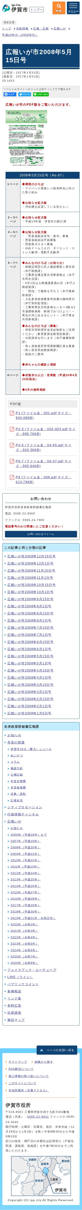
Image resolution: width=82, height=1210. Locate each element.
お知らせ (14, 735)
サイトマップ (18, 1061)
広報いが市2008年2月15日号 (30, 699)
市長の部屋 (16, 742)
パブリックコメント (23, 984)
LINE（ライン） (20, 977)
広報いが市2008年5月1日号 (29, 663)
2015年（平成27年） (26, 892)
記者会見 (17, 800)
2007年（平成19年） (26, 841)
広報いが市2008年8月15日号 (30, 613)
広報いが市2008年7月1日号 (29, 635)
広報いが (60, 28)
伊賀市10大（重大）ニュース (31, 749)
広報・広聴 (41, 28)
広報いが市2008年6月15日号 (30, 642)
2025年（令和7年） (25, 956)
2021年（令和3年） (25, 930)
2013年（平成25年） (26, 879)
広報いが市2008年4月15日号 (30, 670)
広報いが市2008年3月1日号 (29, 692)
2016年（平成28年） (26, 898)
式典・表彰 (18, 793)
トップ (6, 28)
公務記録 (17, 774)
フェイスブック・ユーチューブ (31, 970)
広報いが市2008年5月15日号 (30, 656)
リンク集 (14, 998)
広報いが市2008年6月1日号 (29, 649)
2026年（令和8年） (25, 963)
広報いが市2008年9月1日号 (29, 606)
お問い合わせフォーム (41, 534)
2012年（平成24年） (26, 873)
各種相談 (14, 991)
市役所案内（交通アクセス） (29, 1090)
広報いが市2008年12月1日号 (30, 563)
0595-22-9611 (38, 1116)
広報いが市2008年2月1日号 (29, 706)
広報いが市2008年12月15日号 (31, 556)
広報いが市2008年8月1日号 (29, 620)
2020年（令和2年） (25, 924)
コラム (15, 761)
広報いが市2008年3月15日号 (30, 684)
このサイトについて (22, 1083)
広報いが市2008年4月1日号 (29, 677)
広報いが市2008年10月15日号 (31, 585)
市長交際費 (18, 781)
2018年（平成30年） (26, 911)
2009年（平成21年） (26, 854)
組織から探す (44, 1061)
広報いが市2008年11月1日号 (30, 577)
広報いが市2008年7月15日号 (30, 627)
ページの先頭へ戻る (60, 1050)
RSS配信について (21, 1068)
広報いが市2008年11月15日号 (31, 570)
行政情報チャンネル (23, 814)
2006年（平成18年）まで (29, 834)
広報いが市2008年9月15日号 (30, 599)
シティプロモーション (24, 807)
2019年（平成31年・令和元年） (33, 918)
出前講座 (14, 1012)
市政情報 (22, 28)
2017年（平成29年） (26, 905)
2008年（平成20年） (26, 847)
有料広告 (14, 1005)
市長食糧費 (18, 787)
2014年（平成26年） (26, 886)
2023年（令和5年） (25, 943)
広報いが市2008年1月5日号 (29, 713)
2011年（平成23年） (25, 866)
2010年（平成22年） (26, 860)
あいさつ (17, 755)
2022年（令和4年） (25, 937)
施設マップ (16, 1020)
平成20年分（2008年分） (20, 34)
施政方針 (17, 768)
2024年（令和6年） (25, 950)
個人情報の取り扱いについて (29, 1076)
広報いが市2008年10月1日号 (30, 592)
